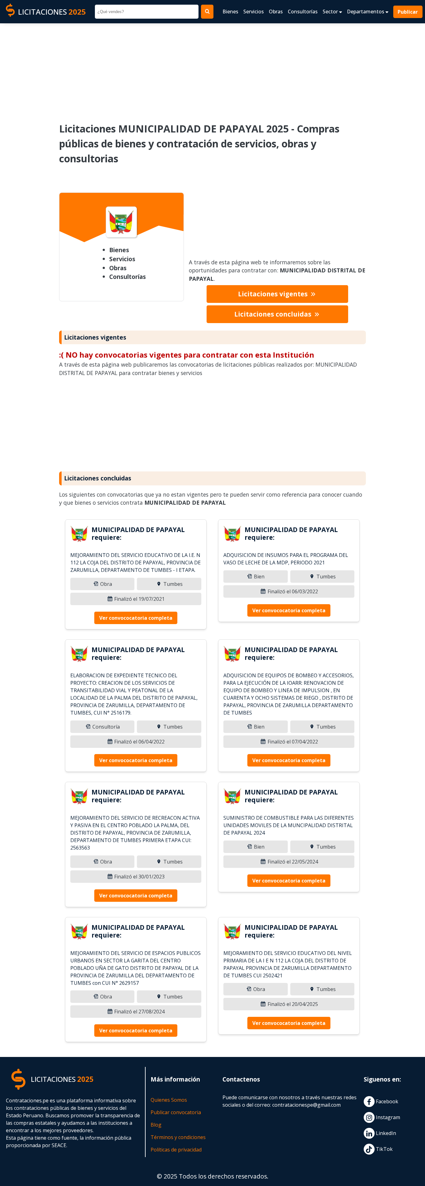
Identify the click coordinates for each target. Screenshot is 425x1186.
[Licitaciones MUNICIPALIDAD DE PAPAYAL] (79, 535)
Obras (276, 11)
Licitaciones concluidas (273, 314)
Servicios (253, 11)
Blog (156, 1124)
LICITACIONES (52, 12)
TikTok (384, 1149)
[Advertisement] (212, 68)
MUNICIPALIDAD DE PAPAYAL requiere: (138, 533)
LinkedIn (385, 1133)
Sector (331, 11)
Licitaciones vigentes (273, 294)
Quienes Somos (169, 1099)
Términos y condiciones (178, 1137)
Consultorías (303, 11)
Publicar (408, 11)
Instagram (387, 1117)
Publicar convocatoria (176, 1112)
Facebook (386, 1101)
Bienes (230, 11)
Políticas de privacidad (176, 1149)
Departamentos (366, 11)
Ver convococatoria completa (135, 617)
